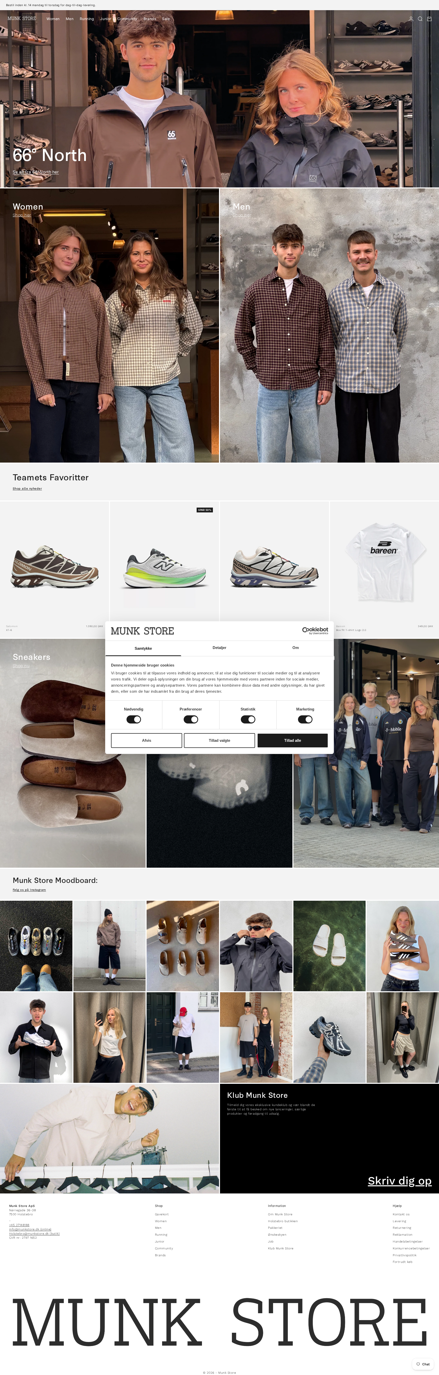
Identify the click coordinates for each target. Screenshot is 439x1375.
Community (127, 19)
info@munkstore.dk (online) (30, 1229)
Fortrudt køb (402, 1262)
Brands (150, 19)
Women (53, 19)
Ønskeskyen (277, 1234)
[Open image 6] (403, 946)
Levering (399, 1221)
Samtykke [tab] (143, 648)
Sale (166, 19)
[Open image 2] (109, 946)
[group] (219, 98)
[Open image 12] (403, 1037)
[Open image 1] (36, 946)
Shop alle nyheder (27, 488)
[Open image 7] (36, 1037)
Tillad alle (292, 740)
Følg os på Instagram (29, 890)
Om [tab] (295, 647)
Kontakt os (401, 1214)
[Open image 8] (109, 1037)
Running (87, 19)
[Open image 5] (329, 946)
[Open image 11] (329, 1037)
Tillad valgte (219, 740)
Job (270, 1241)
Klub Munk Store (280, 1248)
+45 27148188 (19, 1225)
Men (70, 19)
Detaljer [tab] (220, 647)
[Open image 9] (183, 1037)
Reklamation (402, 1234)
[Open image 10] (256, 1037)
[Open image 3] (183, 946)
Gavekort (162, 1214)
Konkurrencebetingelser (411, 1248)
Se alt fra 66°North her (36, 171)
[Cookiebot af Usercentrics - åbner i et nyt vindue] (306, 631)
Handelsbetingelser (408, 1241)
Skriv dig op (400, 1180)
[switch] (191, 719)
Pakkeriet (275, 1228)
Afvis (146, 740)
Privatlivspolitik (404, 1255)
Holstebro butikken (283, 1221)
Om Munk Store (280, 1214)
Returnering (402, 1228)
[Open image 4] (256, 946)
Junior (105, 19)
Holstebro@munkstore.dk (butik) (34, 1233)
